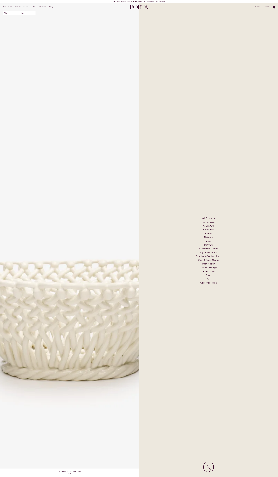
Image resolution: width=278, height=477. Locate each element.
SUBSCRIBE (167, 257)
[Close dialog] (189, 202)
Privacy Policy (177, 262)
